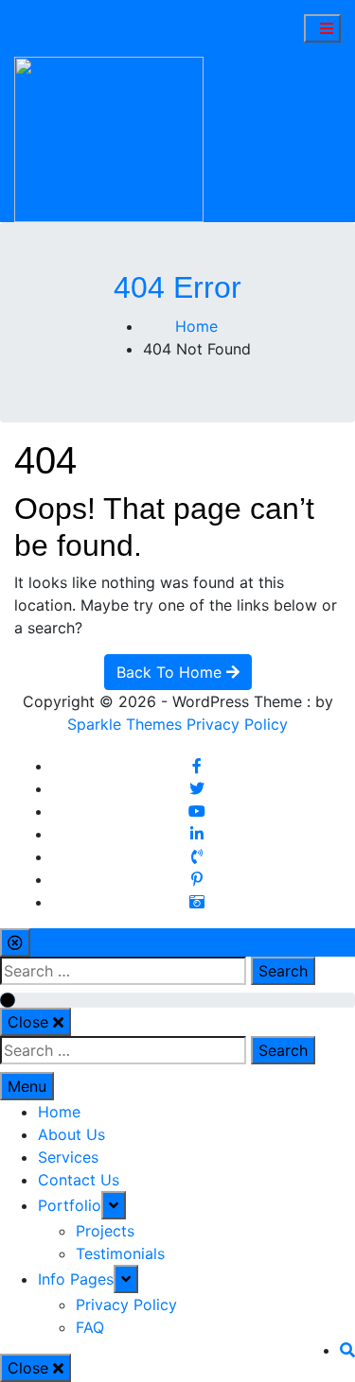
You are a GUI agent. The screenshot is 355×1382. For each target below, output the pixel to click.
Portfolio (69, 1205)
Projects (105, 1230)
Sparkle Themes (124, 724)
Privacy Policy (237, 724)
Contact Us (78, 1179)
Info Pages (76, 1279)
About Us (71, 1134)
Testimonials (120, 1253)
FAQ (90, 1327)
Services (68, 1157)
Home (59, 1111)
